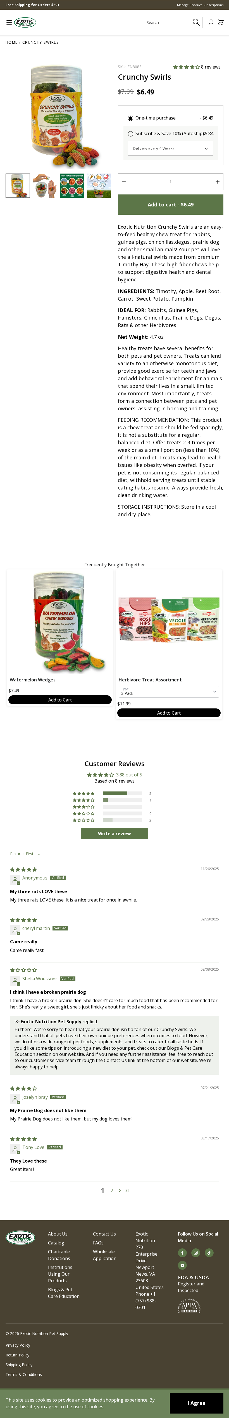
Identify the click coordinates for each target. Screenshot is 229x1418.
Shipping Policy (19, 1364)
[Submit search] (196, 22)
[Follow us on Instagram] (195, 1252)
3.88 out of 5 (129, 775)
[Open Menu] (7, 22)
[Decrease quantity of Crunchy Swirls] (123, 181)
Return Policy (17, 1355)
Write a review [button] (114, 833)
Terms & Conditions (24, 1374)
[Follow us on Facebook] (182, 1252)
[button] (187, 67)
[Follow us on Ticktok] (209, 1252)
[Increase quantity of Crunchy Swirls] (217, 181)
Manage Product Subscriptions (200, 5)
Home (12, 42)
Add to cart (171, 204)
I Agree (196, 1403)
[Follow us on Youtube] (182, 1265)
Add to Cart (60, 700)
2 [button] (112, 1190)
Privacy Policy (18, 1345)
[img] (23, 869)
